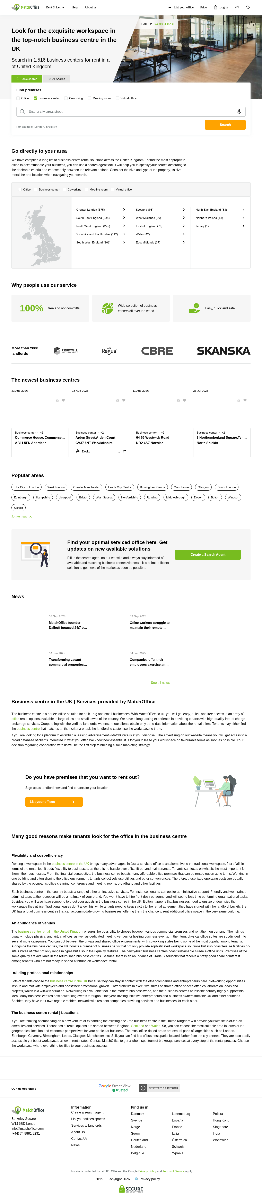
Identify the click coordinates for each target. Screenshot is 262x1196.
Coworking (74, 189)
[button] (56, 400)
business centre (28, 728)
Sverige (136, 1120)
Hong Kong (221, 1120)
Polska (218, 1114)
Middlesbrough (175, 497)
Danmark (137, 1114)
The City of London (26, 487)
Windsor (233, 497)
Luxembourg (181, 1114)
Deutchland (139, 1140)
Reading (152, 497)
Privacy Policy (147, 1171)
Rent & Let (53, 7)
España (177, 1120)
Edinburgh (20, 497)
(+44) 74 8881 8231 (25, 1133)
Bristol (83, 497)
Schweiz (178, 1146)
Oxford (18, 507)
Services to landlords (86, 1125)
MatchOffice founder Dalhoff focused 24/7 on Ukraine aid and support (67, 625)
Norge (135, 1127)
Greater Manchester (86, 487)
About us (90, 7)
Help (75, 7)
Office (27, 189)
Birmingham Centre (152, 487)
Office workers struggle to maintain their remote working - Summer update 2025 (150, 625)
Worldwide (220, 1140)
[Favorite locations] (248, 7)
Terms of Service (173, 1171)
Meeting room (99, 189)
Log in (223, 7)
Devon (198, 497)
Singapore (220, 1127)
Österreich (179, 1140)
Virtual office (124, 189)
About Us (78, 1132)
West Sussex (104, 497)
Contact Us (79, 1138)
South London (227, 487)
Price (203, 7)
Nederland (138, 1146)
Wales (155, 1026)
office (15, 719)
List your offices (42, 801)
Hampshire (43, 497)
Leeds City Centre (119, 487)
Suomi (135, 1133)
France (177, 1127)
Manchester (181, 487)
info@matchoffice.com (27, 1128)
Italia (175, 1133)
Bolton (215, 497)
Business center (49, 189)
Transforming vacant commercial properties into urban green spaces (68, 662)
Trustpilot (16, 1067)
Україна (177, 1153)
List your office (184, 7)
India (216, 1133)
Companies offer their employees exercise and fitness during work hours (150, 662)
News (75, 1145)
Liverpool (65, 497)
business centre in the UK (70, 863)
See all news (160, 682)
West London (56, 487)
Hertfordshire (129, 497)
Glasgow (203, 487)
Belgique (137, 1153)
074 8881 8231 (164, 24)
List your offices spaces (88, 1119)
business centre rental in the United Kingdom (50, 931)
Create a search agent (87, 1112)
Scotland (137, 1026)
